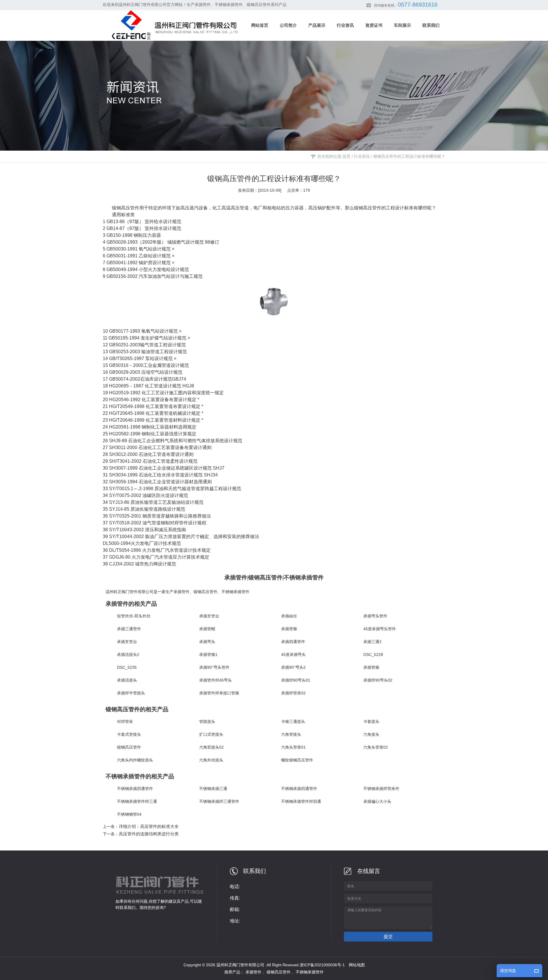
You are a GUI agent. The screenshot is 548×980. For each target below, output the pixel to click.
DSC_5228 (373, 654)
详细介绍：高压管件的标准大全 (149, 826)
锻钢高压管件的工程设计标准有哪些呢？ (409, 156)
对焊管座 (125, 721)
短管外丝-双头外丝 (133, 616)
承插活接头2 (128, 654)
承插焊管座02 (293, 693)
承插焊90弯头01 (295, 680)
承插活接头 (127, 680)
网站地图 (357, 965)
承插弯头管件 (375, 616)
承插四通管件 (293, 641)
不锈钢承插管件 (235, 591)
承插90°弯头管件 (214, 667)
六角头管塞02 (375, 747)
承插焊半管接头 (131, 693)
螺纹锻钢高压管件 (297, 760)
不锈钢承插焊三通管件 (219, 801)
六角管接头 (291, 734)
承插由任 (289, 616)
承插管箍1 (208, 654)
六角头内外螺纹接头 (135, 760)
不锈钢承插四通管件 (135, 788)
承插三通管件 (129, 629)
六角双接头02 (211, 747)
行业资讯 (362, 156)
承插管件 (182, 591)
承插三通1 (372, 641)
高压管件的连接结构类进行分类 (149, 833)
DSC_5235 (127, 667)
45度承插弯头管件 (379, 629)
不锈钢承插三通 (213, 788)
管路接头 (207, 721)
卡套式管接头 (129, 734)
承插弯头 (207, 641)
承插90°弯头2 (293, 667)
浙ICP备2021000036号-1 (322, 965)
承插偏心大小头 (377, 801)
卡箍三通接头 (293, 721)
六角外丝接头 (211, 760)
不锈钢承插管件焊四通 (301, 801)
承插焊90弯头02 (377, 680)
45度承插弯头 (293, 654)
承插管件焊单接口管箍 (219, 693)
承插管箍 (289, 629)
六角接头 (371, 734)
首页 (346, 156)
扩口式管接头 (211, 734)
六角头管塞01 (293, 747)
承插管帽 (207, 629)
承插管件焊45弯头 (215, 680)
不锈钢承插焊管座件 (381, 788)
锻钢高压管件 (367, 207)
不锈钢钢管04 (129, 814)
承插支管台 (209, 616)
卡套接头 (371, 721)
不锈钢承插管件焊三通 (137, 801)
